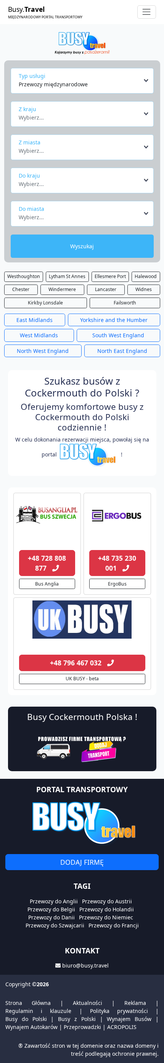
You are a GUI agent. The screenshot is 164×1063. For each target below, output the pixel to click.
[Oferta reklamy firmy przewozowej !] (82, 748)
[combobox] (84, 80)
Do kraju (29, 175)
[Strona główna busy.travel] (81, 42)
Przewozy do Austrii (107, 901)
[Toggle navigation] (146, 12)
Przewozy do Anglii (54, 901)
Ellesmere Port (110, 276)
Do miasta (31, 208)
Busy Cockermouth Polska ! (82, 717)
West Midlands (39, 335)
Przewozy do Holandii (106, 909)
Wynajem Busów (129, 1019)
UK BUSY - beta (82, 678)
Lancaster (105, 289)
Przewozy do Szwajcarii (55, 925)
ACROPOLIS (122, 1027)
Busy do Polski (26, 1019)
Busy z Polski (77, 1019)
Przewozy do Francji (113, 925)
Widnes (143, 289)
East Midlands (34, 320)
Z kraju (27, 109)
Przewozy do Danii (51, 917)
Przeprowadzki (82, 1027)
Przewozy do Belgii (51, 909)
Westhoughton (23, 276)
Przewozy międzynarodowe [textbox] (53, 84)
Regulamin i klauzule (38, 1010)
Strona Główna (28, 1002)
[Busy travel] (82, 822)
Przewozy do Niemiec (106, 917)
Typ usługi (32, 75)
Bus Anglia (47, 584)
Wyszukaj (82, 246)
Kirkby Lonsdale (45, 302)
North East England (122, 350)
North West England (43, 350)
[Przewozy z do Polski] (47, 515)
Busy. (45, 12)
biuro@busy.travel (85, 965)
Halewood (146, 276)
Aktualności (87, 1002)
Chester (20, 289)
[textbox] (80, 115)
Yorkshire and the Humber (114, 320)
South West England (118, 335)
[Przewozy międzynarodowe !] (88, 454)
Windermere (62, 289)
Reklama (135, 1002)
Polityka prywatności (119, 1010)
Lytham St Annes (67, 276)
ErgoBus (117, 584)
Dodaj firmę (82, 862)
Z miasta (29, 142)
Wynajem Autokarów (31, 1027)
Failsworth (125, 302)
